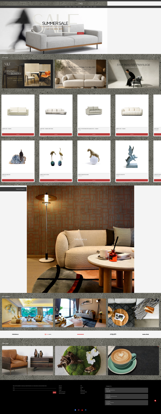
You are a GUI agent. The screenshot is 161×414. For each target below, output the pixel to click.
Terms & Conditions (62, 393)
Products (60, 387)
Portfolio (60, 388)
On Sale (60, 390)
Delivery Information (62, 391)
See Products (80, 33)
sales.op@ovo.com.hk (108, 404)
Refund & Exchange (83, 391)
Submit (54, 392)
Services (81, 387)
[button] (155, 401)
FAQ (81, 385)
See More (17, 134)
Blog (81, 388)
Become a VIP (82, 390)
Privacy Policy (82, 393)
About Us (60, 385)
